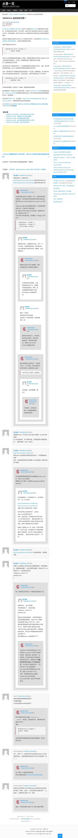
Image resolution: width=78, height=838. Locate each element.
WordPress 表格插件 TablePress (12, 29)
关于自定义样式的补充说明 (34, 775)
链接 (21, 10)
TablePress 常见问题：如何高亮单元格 (17, 122)
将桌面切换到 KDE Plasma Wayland (62, 155)
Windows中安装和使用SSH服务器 (62, 152)
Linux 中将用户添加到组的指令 (61, 126)
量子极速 (69, 191)
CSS (15, 104)
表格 (46, 104)
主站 (65, 2)
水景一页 (8, 3)
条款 (37, 831)
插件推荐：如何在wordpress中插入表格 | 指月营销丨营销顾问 (27, 169)
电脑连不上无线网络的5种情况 (61, 131)
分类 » (9, 10)
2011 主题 (39, 833)
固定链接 (14, 105)
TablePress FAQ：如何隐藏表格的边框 (17, 118)
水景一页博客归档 (58, 199)
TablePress (20, 104)
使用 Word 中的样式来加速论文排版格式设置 (37, 154)
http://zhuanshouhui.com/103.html (24, 182)
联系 (44, 831)
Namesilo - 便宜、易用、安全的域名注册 (63, 185)
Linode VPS (48, 833)
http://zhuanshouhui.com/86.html (23, 453)
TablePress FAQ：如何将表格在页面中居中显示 (20, 120)
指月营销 (16, 175)
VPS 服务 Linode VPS (59, 180)
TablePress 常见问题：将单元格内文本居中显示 (20, 114)
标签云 (15, 10)
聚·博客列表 (56, 188)
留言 (26, 10)
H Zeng (17, 22)
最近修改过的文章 (58, 201)
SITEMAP (32, 831)
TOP (60, 836)
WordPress (22, 14)
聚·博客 (51, 831)
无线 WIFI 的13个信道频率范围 (61, 141)
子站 (69, 2)
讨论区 (73, 2)
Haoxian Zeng (24, 190)
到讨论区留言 (26, 819)
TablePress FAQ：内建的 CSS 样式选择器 (18, 116)
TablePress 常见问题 (11, 93)
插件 (43, 104)
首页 (3, 10)
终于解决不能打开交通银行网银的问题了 (63, 136)
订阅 (47, 831)
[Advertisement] (25, 138)
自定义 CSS (33, 29)
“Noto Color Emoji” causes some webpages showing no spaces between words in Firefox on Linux (63, 170)
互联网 (16, 14)
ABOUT (27, 831)
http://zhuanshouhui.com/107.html (24, 180)
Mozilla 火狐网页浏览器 (59, 191)
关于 (31, 10)
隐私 (40, 831)
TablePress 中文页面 (36, 91)
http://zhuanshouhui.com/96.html (27, 503)
